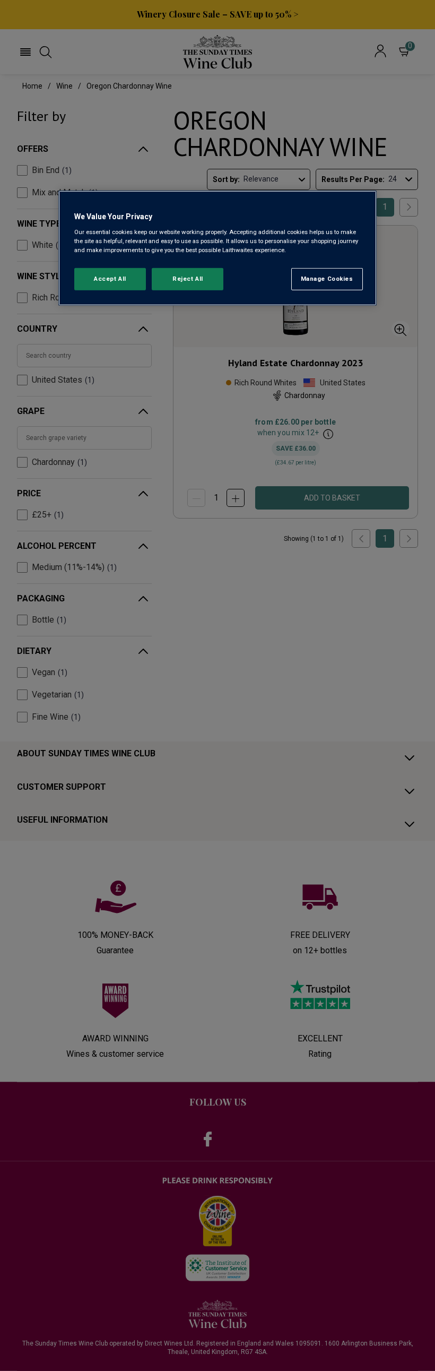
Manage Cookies (327, 278)
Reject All (187, 278)
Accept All (110, 278)
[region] (217, 248)
